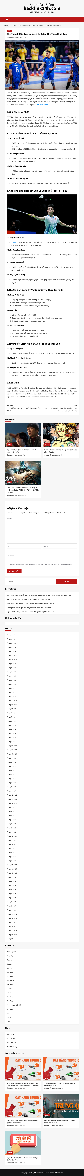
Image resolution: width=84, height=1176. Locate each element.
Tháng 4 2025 (11, 684)
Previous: (24, 408)
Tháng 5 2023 (11, 774)
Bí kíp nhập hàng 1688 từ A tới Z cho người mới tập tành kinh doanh (30, 603)
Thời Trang (10, 1001)
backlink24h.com (42, 8)
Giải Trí (9, 31)
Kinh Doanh (11, 976)
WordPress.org (12, 1047)
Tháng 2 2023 (11, 787)
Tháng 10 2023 (12, 754)
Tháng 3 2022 (11, 824)
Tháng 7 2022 (11, 807)
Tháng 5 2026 (11, 639)
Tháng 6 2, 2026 (18, 1163)
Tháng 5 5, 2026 (18, 455)
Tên (8, 547)
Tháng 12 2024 (12, 700)
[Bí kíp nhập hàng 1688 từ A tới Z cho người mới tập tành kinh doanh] (23, 1106)
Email (45, 547)
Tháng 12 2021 (12, 836)
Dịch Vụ (9, 960)
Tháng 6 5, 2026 (18, 1125)
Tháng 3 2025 (11, 688)
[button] (7, 19)
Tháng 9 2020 (11, 877)
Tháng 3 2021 (11, 857)
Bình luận (10, 518)
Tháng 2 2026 (11, 647)
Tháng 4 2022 (11, 820)
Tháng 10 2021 (12, 844)
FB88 (13, 242)
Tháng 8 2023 (11, 762)
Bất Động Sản (11, 952)
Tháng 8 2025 (11, 668)
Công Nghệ (10, 956)
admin (10, 37)
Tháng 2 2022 (11, 828)
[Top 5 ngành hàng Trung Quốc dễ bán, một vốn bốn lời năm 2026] (61, 1069)
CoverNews (48, 1173)
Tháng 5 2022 (11, 815)
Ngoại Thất (10, 980)
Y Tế (8, 1021)
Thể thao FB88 (42, 104)
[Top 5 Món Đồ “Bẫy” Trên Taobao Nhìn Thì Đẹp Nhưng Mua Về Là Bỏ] (23, 1143)
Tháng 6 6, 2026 (56, 1088)
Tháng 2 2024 (11, 737)
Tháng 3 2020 (11, 902)
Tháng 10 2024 (12, 709)
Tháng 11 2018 (12, 914)
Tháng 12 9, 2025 (18, 495)
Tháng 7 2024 (11, 717)
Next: (61, 408)
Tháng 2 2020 (11, 906)
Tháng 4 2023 (11, 778)
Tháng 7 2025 (11, 672)
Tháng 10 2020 (12, 873)
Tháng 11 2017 (12, 922)
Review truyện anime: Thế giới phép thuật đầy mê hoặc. (60, 451)
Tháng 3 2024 (11, 733)
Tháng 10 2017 (12, 926)
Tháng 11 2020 (12, 869)
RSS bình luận (11, 1043)
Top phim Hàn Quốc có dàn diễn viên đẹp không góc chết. (22, 451)
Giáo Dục (10, 972)
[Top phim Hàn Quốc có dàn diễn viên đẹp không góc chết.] (23, 435)
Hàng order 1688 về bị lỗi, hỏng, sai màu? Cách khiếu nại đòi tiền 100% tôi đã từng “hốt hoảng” (39, 595)
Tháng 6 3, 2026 (56, 1125)
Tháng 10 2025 (12, 659)
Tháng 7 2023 (11, 766)
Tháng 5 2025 (11, 680)
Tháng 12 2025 (12, 655)
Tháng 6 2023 (11, 770)
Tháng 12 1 (10, 939)
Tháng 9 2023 (11, 758)
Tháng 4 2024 (11, 729)
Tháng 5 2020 (11, 893)
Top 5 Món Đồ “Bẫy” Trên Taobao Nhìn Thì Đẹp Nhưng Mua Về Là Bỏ (30, 612)
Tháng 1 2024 (11, 742)
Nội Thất (10, 984)
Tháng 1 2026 (11, 651)
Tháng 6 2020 (11, 889)
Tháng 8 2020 (11, 881)
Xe (8, 1013)
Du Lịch (9, 964)
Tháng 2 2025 (11, 692)
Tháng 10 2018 (12, 918)
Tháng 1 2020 (11, 910)
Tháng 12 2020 (12, 865)
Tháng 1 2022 (11, 832)
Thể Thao (10, 997)
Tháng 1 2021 (11, 861)
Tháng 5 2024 (11, 725)
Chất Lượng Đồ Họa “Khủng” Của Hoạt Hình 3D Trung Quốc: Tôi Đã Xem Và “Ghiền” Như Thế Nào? (23, 490)
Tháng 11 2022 (12, 799)
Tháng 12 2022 (12, 795)
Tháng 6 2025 (11, 676)
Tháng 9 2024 (11, 713)
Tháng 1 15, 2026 (56, 455)
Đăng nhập (10, 1034)
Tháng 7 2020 (11, 885)
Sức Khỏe (10, 993)
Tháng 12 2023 (12, 746)
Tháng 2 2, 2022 (18, 37)
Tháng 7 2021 (11, 848)
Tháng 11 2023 (12, 750)
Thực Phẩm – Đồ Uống (14, 1005)
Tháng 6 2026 (11, 635)
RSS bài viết (11, 1038)
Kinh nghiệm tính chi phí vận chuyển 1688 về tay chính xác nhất (29, 608)
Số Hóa (9, 989)
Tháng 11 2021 (12, 840)
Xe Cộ (9, 1017)
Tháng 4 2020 (11, 898)
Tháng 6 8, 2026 (18, 1088)
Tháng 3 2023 (11, 783)
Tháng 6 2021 (11, 852)
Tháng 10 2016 (12, 935)
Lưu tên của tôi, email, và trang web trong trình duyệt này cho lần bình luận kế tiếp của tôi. (41, 564)
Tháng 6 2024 (11, 721)
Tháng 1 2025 (11, 696)
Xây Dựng (10, 1009)
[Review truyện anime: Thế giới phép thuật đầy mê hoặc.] (61, 435)
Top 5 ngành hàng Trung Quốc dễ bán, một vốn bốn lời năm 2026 (29, 599)
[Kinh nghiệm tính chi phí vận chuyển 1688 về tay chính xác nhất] (61, 1106)
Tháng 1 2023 (11, 791)
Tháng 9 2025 (11, 663)
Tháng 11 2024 (12, 705)
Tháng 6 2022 (11, 811)
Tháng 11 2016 (12, 930)
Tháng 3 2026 (11, 643)
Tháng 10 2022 (12, 803)
